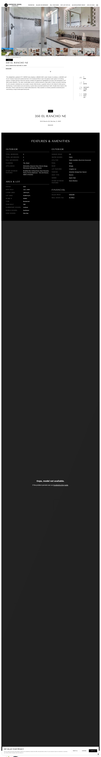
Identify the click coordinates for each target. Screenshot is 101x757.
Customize (84, 750)
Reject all (75, 750)
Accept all (93, 750)
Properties (31, 5)
